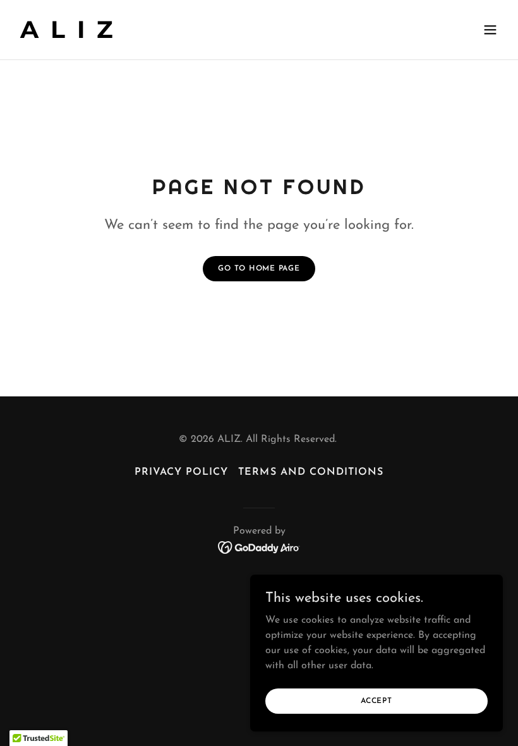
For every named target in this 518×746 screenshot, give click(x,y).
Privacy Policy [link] (181, 472)
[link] (68, 35)
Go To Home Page (258, 268)
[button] (490, 29)
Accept (376, 700)
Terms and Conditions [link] (310, 472)
